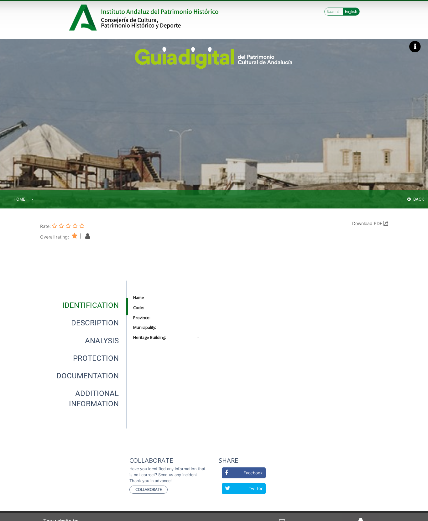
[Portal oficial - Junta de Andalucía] (84, 17)
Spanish (334, 11)
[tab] (90, 305)
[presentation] (83, 305)
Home (19, 199)
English (351, 11)
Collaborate (148, 489)
